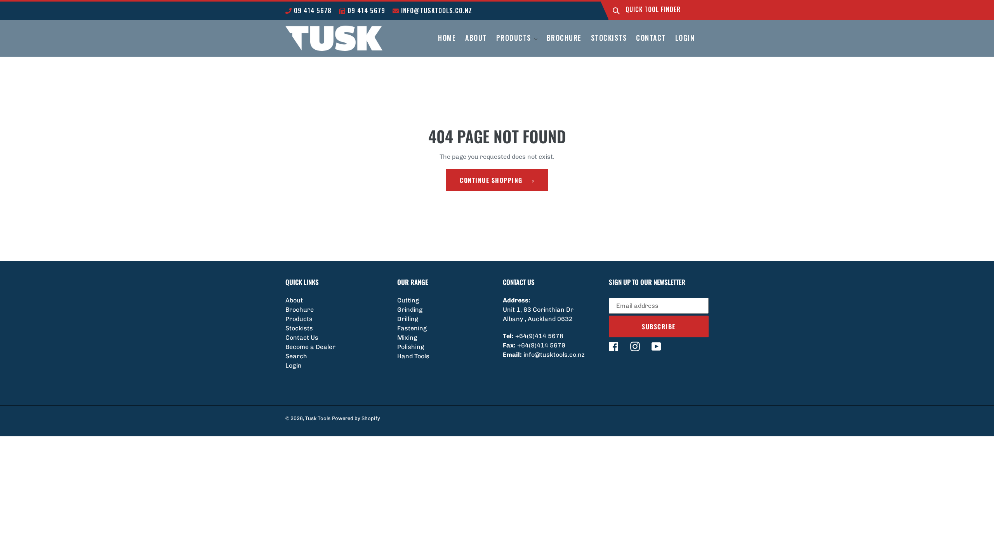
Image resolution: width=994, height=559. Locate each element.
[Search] (616, 11)
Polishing (410, 347)
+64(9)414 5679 (541, 345)
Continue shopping (491, 180)
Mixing (407, 337)
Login (293, 365)
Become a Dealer (310, 347)
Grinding (409, 309)
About (294, 300)
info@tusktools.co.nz (435, 10)
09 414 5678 (312, 10)
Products (299, 319)
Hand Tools (413, 356)
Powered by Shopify (356, 418)
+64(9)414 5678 (539, 336)
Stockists (299, 328)
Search (296, 356)
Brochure (299, 309)
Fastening (412, 328)
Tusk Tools (317, 418)
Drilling (407, 319)
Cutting (408, 300)
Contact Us (301, 337)
